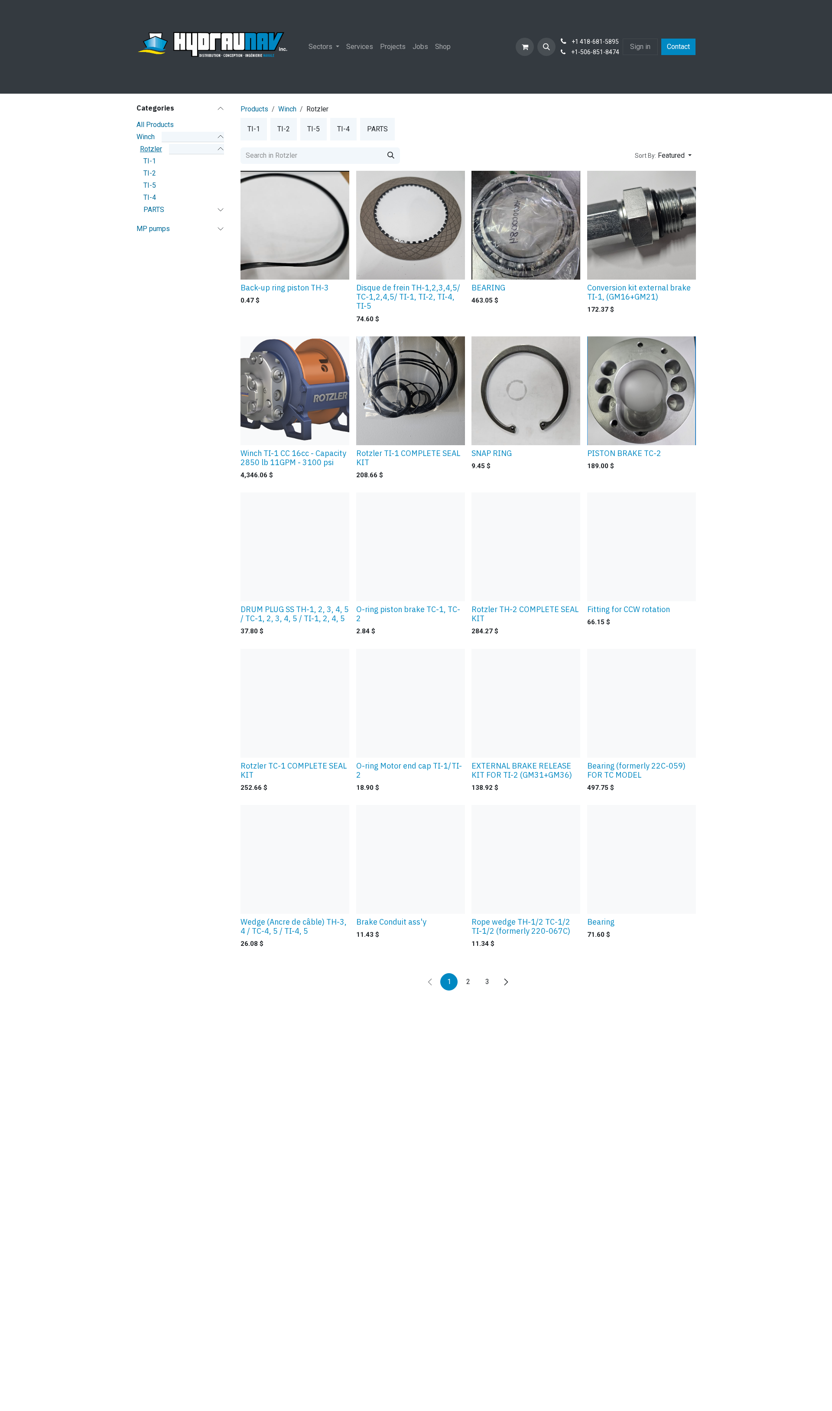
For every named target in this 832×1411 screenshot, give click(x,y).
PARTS (153, 209)
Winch (145, 136)
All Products (155, 124)
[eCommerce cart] (525, 47)
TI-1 (149, 160)
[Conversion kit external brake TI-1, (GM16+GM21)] (641, 225)
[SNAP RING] (525, 390)
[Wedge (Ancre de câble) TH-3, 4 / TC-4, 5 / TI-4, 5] (294, 859)
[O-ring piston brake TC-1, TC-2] (410, 546)
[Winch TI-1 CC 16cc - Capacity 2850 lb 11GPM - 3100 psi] (294, 390)
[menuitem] (324, 46)
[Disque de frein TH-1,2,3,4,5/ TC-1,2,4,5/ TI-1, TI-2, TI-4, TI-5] (410, 225)
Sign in (640, 46)
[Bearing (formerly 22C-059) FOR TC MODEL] (641, 703)
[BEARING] (525, 225)
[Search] (391, 155)
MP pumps (153, 228)
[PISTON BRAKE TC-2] (641, 390)
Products (254, 109)
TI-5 (149, 185)
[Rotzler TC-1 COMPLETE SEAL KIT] (294, 703)
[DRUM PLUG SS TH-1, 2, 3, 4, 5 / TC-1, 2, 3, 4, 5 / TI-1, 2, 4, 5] (294, 546)
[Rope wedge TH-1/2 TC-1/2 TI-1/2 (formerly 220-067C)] (525, 859)
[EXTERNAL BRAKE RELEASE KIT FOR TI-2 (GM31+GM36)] (525, 703)
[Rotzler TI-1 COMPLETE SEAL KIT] (410, 390)
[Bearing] (641, 859)
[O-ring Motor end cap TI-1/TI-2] (410, 703)
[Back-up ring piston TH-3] (294, 225)
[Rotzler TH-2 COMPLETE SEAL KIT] (525, 546)
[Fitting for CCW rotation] (641, 546)
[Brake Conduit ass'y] (410, 859)
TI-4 (149, 197)
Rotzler (151, 148)
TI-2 (149, 173)
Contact (678, 46)
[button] (546, 47)
